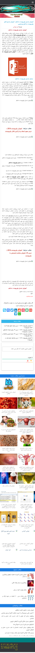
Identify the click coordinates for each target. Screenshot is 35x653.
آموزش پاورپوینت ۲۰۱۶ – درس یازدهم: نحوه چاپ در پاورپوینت (18, 339)
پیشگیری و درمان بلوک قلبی (19, 583)
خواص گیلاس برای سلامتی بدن (26, 544)
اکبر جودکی (16, 27)
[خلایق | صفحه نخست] (17, 9)
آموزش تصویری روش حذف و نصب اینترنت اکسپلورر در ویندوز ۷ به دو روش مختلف (8, 506)
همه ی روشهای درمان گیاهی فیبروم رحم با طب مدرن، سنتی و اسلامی (26, 468)
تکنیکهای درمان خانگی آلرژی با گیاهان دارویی (26, 411)
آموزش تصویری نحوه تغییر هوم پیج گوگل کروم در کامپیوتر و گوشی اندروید (8, 545)
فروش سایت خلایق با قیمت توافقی (8, 393)
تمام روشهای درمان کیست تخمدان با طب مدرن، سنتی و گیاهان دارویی (26, 431)
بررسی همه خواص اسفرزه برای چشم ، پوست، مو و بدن (8, 449)
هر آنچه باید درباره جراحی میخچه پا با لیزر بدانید (26, 563)
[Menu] (32, 2)
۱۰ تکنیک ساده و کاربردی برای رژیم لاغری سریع (26, 449)
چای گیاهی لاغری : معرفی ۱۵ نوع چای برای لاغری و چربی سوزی (26, 487)
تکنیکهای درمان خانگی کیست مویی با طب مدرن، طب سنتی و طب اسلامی (8, 468)
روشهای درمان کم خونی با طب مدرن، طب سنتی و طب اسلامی (8, 412)
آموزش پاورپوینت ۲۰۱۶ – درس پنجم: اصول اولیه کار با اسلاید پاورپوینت (18, 327)
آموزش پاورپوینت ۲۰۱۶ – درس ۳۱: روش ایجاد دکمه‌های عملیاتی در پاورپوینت (17, 331)
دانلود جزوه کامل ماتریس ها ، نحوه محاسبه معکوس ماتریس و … (26, 526)
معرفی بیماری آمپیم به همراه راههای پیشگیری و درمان (14, 575)
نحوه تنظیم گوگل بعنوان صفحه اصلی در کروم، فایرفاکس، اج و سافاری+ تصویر (26, 507)
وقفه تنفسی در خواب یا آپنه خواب (8, 563)
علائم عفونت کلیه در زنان (20, 590)
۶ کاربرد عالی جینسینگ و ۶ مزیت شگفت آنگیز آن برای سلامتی (26, 393)
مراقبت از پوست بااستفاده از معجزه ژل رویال (8, 525)
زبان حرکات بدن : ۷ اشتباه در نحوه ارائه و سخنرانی (14, 597)
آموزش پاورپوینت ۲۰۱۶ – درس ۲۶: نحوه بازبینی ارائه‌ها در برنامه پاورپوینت (17, 335)
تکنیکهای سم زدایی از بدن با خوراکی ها (8, 430)
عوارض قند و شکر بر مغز (9, 486)
